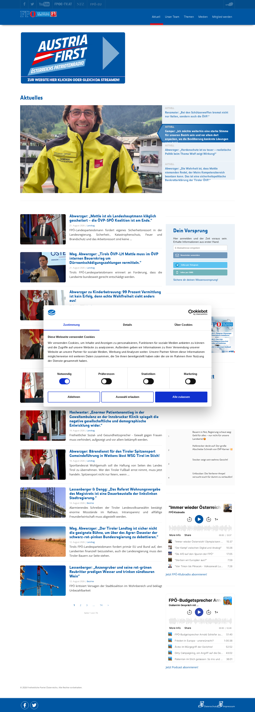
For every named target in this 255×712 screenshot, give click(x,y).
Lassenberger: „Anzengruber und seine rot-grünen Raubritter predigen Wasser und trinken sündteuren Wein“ (111, 572)
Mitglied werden (222, 17)
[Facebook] (24, 4)
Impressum (229, 706)
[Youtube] (44, 4)
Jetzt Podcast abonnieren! (182, 667)
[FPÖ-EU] (96, 4)
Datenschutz (210, 706)
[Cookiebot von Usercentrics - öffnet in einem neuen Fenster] (191, 312)
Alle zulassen (181, 396)
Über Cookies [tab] (183, 324)
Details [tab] (127, 324)
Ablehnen (74, 396)
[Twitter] (32, 4)
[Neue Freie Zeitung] (80, 4)
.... (94, 605)
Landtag (91, 225)
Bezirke (90, 503)
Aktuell (156, 17)
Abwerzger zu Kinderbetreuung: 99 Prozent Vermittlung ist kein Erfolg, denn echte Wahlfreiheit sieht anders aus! (115, 296)
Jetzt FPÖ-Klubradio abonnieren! (186, 574)
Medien (203, 17)
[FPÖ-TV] (63, 4)
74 (101, 605)
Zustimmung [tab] (71, 324)
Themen (189, 17)
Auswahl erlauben (127, 396)
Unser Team (172, 17)
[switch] (106, 381)
